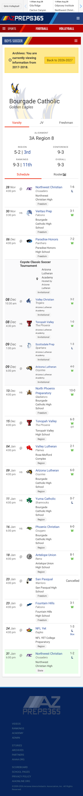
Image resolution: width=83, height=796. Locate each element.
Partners (18, 754)
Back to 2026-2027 (60, 60)
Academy (17, 733)
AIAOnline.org (21, 781)
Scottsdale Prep (45, 346)
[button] (80, 6)
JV (41, 122)
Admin (16, 737)
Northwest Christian (49, 189)
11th (27, 164)
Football (42, 28)
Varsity (17, 122)
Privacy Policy (21, 776)
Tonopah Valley (45, 323)
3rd (27, 152)
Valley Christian (45, 301)
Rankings (18, 728)
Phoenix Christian (47, 528)
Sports (12, 28)
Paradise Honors (47, 241)
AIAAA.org (18, 759)
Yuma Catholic (46, 500)
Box (72, 634)
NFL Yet (41, 630)
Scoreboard (20, 767)
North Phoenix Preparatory (45, 393)
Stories (17, 745)
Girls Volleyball (11, 6)
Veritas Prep (44, 213)
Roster (58, 174)
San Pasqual (44, 581)
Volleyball (66, 28)
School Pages (21, 771)
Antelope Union (46, 556)
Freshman (66, 122)
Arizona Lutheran (46, 368)
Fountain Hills (45, 605)
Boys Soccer (13, 40)
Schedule (23, 174)
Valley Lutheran (46, 448)
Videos (16, 723)
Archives (18, 750)
